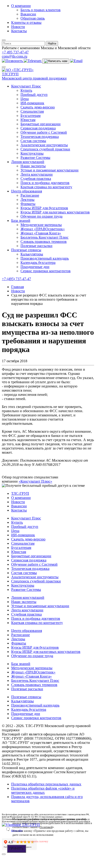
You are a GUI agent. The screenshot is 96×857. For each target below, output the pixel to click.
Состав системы (33, 141)
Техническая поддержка (40, 137)
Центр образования (26, 191)
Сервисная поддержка (38, 128)
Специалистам (32, 111)
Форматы (28, 204)
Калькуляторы (32, 254)
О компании (21, 6)
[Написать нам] (55, 61)
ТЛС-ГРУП (20, 493)
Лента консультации (37, 174)
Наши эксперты (33, 166)
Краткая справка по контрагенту (46, 187)
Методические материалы (41, 225)
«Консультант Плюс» (35, 481)
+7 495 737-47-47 (15, 52)
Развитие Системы (35, 158)
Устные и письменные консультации (50, 170)
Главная (17, 287)
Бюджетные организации (41, 124)
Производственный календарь (45, 258)
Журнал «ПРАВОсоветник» (43, 229)
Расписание (30, 195)
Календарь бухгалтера (38, 263)
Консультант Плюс (26, 86)
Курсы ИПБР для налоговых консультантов (55, 212)
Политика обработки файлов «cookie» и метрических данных (43, 790)
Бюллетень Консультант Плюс (45, 237)
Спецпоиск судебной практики (45, 149)
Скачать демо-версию (38, 107)
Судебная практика (36, 179)
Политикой (46, 827)
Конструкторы (32, 153)
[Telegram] (33, 61)
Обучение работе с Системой (44, 132)
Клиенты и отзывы (26, 22)
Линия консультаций (27, 162)
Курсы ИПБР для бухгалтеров (44, 208)
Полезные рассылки (36, 246)
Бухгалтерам (31, 116)
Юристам (28, 120)
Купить (26, 90)
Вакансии (28, 14)
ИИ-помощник (32, 103)
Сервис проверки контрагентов (46, 271)
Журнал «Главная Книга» (41, 233)
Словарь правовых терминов (44, 242)
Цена (25, 99)
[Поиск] (4, 40)
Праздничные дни (35, 267)
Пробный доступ (34, 95)
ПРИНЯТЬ (16, 848)
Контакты (19, 31)
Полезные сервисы (26, 250)
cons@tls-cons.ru (14, 56)
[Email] (76, 61)
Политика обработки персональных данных (46, 784)
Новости (18, 27)
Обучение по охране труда (41, 216)
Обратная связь (33, 18)
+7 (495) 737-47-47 (16, 279)
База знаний (20, 221)
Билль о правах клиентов (41, 10)
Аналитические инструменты (44, 145)
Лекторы (27, 200)
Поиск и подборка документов (45, 183)
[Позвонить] (13, 61)
